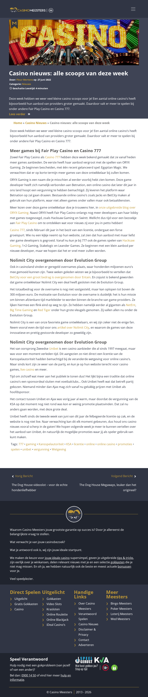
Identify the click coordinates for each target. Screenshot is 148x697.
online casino (106, 444)
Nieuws (26, 84)
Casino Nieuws (36, 123)
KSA (68, 444)
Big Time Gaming (21, 310)
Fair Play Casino (26, 223)
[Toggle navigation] (133, 8)
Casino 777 (52, 157)
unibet (26, 449)
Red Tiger (44, 310)
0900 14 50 (28, 675)
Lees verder (19, 114)
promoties (125, 444)
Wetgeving (59, 449)
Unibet (53, 349)
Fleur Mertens (24, 79)
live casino (27, 369)
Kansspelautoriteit (51, 444)
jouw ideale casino (57, 558)
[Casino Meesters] (31, 9)
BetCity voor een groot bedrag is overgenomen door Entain (50, 277)
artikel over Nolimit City (73, 327)
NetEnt (130, 305)
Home (18, 123)
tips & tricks (125, 558)
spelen (15, 449)
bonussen (124, 566)
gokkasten (118, 562)
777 (21, 444)
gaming (31, 444)
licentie (79, 444)
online (90, 444)
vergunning (41, 449)
